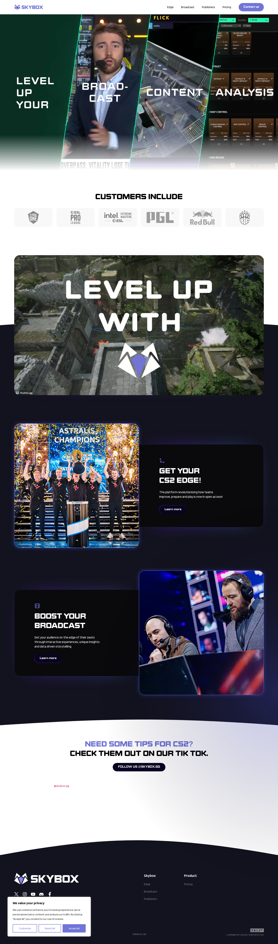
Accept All (74, 928)
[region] (49, 916)
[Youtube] (33, 894)
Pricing (227, 7)
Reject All (50, 928)
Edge (170, 7)
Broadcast (187, 7)
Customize (25, 928)
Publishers (208, 7)
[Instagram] (25, 894)
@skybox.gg (61, 786)
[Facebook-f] (49, 894)
